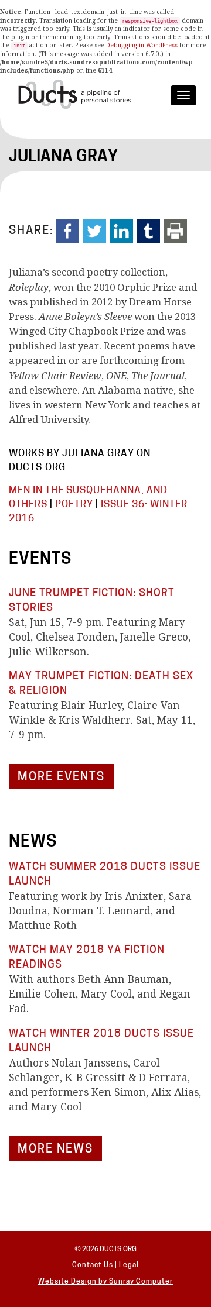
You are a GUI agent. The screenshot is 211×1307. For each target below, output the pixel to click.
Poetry (74, 505)
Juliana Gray (63, 157)
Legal (129, 1265)
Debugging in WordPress (142, 45)
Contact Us (92, 1265)
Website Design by (73, 1281)
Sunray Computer (141, 1281)
